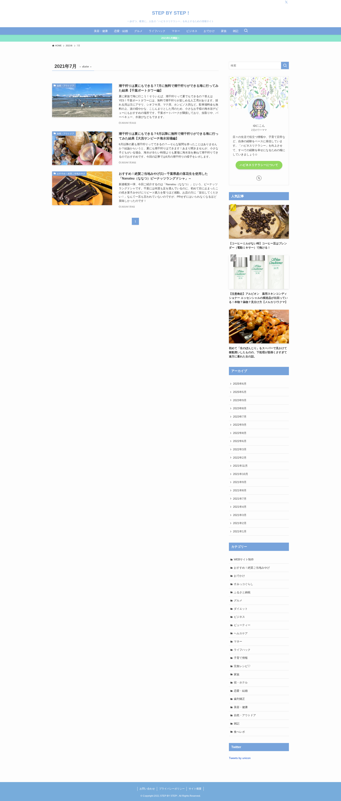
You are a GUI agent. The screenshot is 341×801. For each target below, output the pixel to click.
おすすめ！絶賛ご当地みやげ (252, 567)
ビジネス (239, 616)
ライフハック (242, 649)
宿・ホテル (241, 682)
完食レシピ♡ (242, 666)
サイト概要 (195, 788)
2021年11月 (240, 465)
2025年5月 (239, 391)
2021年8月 (239, 490)
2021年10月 (240, 474)
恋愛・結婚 (241, 690)
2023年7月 (239, 416)
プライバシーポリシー (172, 788)
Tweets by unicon (240, 758)
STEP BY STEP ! (170, 13)
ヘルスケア (241, 633)
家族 (236, 674)
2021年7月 (239, 498)
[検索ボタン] (246, 31)
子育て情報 (241, 657)
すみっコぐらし (243, 584)
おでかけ (239, 575)
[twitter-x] (286, 2)
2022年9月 (239, 424)
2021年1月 (239, 531)
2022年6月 (239, 441)
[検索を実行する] (285, 65)
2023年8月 (239, 408)
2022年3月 (239, 449)
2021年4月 (239, 506)
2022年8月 (239, 433)
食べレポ (239, 731)
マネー (238, 641)
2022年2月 (239, 457)
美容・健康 (241, 707)
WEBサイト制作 (244, 559)
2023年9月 (239, 400)
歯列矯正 (239, 698)
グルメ (238, 600)
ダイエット (241, 608)
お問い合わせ (147, 788)
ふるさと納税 (242, 592)
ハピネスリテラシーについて (259, 164)
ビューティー (242, 625)
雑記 (236, 723)
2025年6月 (239, 383)
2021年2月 (239, 523)
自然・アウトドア (245, 715)
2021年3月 (239, 515)
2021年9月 (239, 482)
